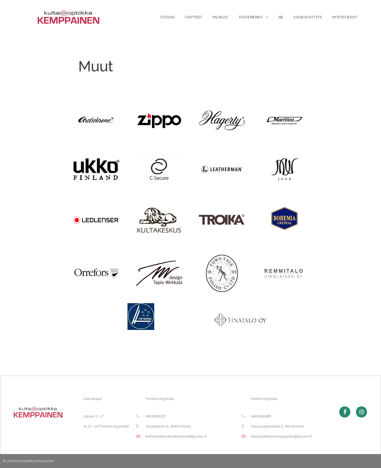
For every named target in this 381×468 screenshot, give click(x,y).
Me (281, 17)
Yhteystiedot (344, 17)
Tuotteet (193, 17)
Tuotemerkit (251, 17)
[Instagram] (361, 412)
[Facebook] (344, 412)
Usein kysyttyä (307, 17)
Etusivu (168, 17)
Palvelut (221, 17)
